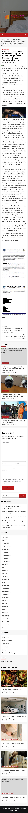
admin (5, 62)
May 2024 (5, 609)
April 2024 (5, 612)
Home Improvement (7, 640)
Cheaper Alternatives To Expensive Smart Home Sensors (13, 526)
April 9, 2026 (9, 773)
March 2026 (5, 543)
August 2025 (5, 564)
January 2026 (5, 549)
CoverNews (23, 808)
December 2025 (6, 552)
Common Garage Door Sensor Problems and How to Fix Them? (14, 517)
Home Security (6, 49)
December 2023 (6, 624)
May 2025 (5, 573)
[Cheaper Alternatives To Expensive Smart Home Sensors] (14, 786)
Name (4, 464)
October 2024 (6, 594)
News (3, 649)
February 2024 (6, 618)
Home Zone (5, 646)
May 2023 (5, 627)
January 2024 (5, 621)
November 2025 (6, 555)
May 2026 (5, 537)
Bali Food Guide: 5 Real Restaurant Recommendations (11, 507)
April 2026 (5, 540)
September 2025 (6, 561)
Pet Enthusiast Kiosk (6, 661)
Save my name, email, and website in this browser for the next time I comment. (13, 481)
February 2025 (6, 582)
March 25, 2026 (10, 800)
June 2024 (5, 606)
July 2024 (4, 603)
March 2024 (5, 615)
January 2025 (5, 585)
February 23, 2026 (10, 398)
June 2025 (5, 570)
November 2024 (6, 591)
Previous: (13, 329)
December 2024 (6, 588)
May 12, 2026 (10, 692)
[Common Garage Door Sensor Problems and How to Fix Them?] (14, 732)
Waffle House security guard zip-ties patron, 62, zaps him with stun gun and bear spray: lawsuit (13, 368)
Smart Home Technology (8, 653)
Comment (5, 442)
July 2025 (4, 567)
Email (17, 464)
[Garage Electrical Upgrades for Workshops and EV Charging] (14, 705)
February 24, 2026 (10, 372)
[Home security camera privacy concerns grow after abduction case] (14, 384)
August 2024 (5, 600)
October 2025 (6, 558)
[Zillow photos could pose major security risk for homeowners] (14, 410)
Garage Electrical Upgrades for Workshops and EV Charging (14, 512)
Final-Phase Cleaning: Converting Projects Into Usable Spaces (13, 521)
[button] (2, 35)
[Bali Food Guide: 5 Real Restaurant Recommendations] (14, 678)
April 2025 (5, 576)
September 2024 (6, 597)
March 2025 (5, 579)
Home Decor (5, 637)
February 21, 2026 (10, 424)
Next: (15, 336)
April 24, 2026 (10, 719)
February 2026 (6, 546)
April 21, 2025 (11, 62)
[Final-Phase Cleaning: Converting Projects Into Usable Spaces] (14, 759)
